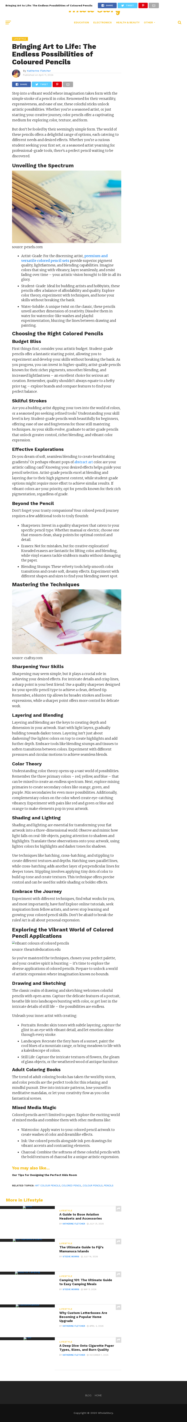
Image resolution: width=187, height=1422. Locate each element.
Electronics (102, 22)
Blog (88, 1395)
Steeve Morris (71, 1256)
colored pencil (71, 1185)
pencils (108, 1185)
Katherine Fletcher (39, 70)
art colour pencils (47, 1185)
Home (98, 1395)
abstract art (83, 462)
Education (81, 22)
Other (148, 22)
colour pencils (93, 1185)
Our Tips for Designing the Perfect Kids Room (44, 1175)
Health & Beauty (128, 22)
